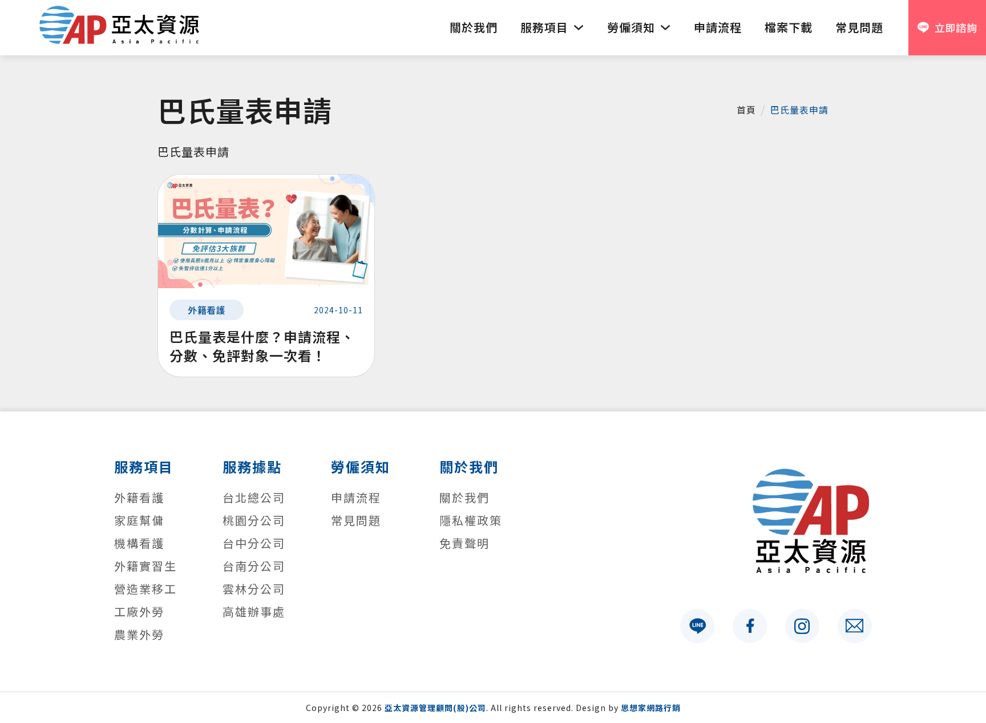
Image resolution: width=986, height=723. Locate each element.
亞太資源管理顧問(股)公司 (435, 707)
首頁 (746, 109)
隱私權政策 (470, 520)
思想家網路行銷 (651, 707)
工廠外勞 (139, 611)
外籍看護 (206, 310)
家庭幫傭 (139, 520)
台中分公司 (254, 543)
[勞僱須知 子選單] (665, 27)
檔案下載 (789, 27)
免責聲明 (464, 543)
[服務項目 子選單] (578, 27)
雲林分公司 (254, 588)
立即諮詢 (956, 27)
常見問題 (859, 27)
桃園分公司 (254, 520)
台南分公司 (254, 566)
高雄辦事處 (254, 611)
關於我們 (474, 27)
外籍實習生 (145, 566)
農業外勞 (139, 634)
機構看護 (139, 543)
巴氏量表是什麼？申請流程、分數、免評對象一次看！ (262, 346)
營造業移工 (145, 588)
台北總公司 (254, 497)
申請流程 (718, 27)
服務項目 (544, 27)
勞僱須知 (631, 27)
